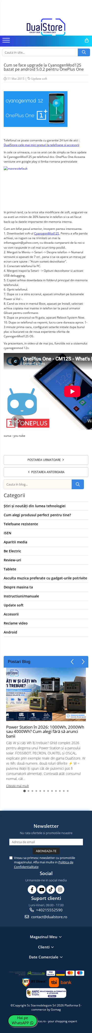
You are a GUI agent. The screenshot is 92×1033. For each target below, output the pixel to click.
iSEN (7, 533)
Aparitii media (15, 542)
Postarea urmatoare (44, 460)
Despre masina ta (18, 587)
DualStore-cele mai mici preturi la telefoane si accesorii (41, 145)
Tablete (10, 569)
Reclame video (16, 623)
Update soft (39, 79)
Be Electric (12, 551)
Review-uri (12, 560)
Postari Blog (19, 661)
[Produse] (6, 41)
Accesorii (11, 614)
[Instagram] (60, 889)
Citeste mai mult (17, 786)
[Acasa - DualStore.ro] (46, 27)
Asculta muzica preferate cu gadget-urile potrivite (45, 578)
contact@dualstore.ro (48, 916)
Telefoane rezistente (21, 524)
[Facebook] (32, 889)
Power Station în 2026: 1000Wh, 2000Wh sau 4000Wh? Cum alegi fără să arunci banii (45, 731)
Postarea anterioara (47, 472)
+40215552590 (49, 909)
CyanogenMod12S (46, 233)
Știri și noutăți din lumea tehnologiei (35, 506)
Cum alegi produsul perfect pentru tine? (37, 515)
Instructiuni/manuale (21, 596)
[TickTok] (50, 889)
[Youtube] (41, 889)
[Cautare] (84, 52)
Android (10, 632)
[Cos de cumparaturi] (86, 40)
